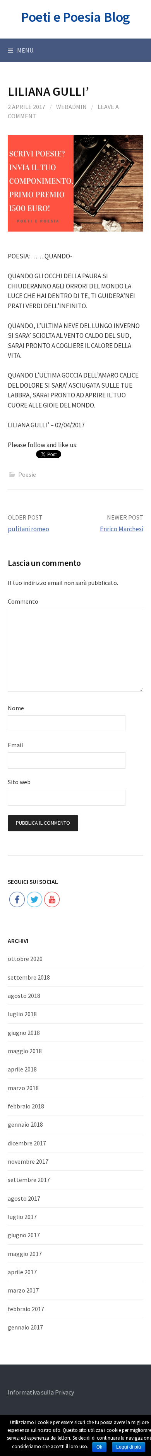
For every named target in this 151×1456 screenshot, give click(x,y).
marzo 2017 (23, 1290)
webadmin (71, 107)
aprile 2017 (22, 1272)
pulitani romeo (28, 529)
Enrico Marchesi (121, 529)
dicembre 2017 (27, 1143)
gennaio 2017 (25, 1327)
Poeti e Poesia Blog (75, 17)
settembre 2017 (29, 1180)
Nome (16, 708)
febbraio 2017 (26, 1309)
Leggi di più (128, 1447)
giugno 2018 (24, 1032)
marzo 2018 (23, 1088)
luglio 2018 (22, 1014)
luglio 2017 (22, 1217)
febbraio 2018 (26, 1106)
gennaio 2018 (25, 1124)
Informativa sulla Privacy (41, 1392)
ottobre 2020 (25, 958)
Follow (35, 875)
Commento (23, 601)
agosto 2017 (24, 1198)
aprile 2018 (22, 1069)
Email (15, 745)
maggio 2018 (25, 1051)
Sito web (19, 782)
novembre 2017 (28, 1161)
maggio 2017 (25, 1254)
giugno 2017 (24, 1235)
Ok (99, 1447)
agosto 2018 (24, 995)
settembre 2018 (29, 977)
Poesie (27, 474)
